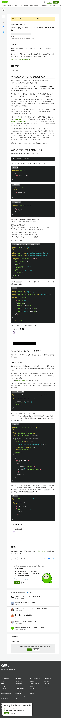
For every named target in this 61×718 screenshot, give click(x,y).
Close (19, 713)
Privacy (3, 686)
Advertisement (4, 698)
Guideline (3, 688)
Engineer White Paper (20, 696)
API (16, 698)
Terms (2, 683)
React (12, 33)
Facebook (32, 688)
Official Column (34, 5)
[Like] (3, 9)
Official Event (24, 5)
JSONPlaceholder (21, 380)
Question (17, 5)
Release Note (18, 681)
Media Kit (3, 691)
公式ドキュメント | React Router (20, 59)
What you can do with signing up (22, 578)
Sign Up (36, 649)
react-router (18, 33)
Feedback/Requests (6, 693)
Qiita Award (18, 693)
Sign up (13, 713)
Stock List (10, 5)
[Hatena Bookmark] (3, 31)
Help (2, 696)
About (2, 681)
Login (49, 2)
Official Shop (47, 686)
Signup (55, 2)
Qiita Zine (46, 683)
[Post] (3, 22)
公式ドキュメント (41, 551)
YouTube (32, 691)
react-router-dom (27, 33)
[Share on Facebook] (3, 27)
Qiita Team (46, 681)
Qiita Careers (54, 5)
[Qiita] (5, 2)
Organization (44, 5)
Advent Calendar (19, 688)
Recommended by (22, 592)
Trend (4, 5)
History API (18, 119)
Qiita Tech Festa (19, 691)
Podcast (32, 693)
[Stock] (3, 16)
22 (3, 12)
